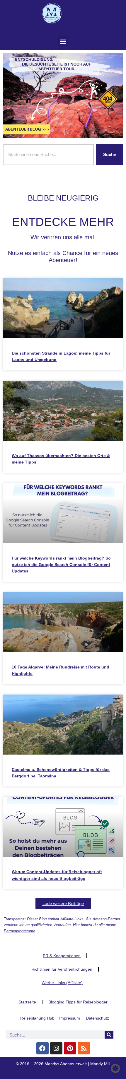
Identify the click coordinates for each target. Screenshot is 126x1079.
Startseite (27, 1002)
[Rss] (84, 1048)
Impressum (69, 1018)
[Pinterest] (70, 1048)
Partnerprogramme (19, 931)
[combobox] (48, 154)
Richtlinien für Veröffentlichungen (61, 969)
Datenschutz (97, 1018)
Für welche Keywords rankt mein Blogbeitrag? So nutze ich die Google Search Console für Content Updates (61, 565)
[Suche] (109, 1035)
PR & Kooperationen (62, 955)
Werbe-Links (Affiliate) (62, 982)
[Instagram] (56, 1048)
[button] (63, 41)
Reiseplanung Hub (37, 1018)
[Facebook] (42, 1048)
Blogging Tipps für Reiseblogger (78, 1002)
